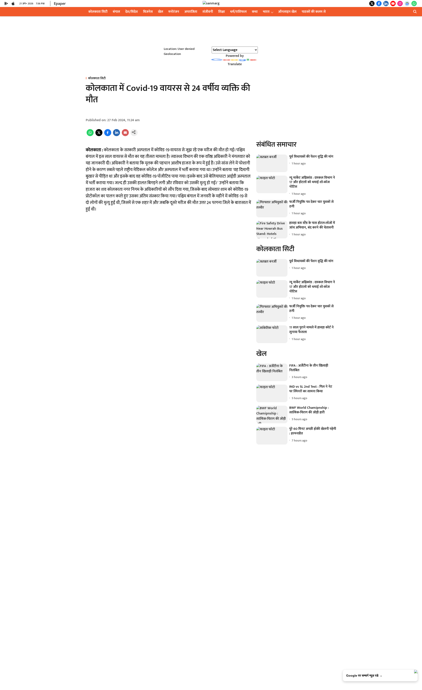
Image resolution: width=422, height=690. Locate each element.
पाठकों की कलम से (314, 12)
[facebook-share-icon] (107, 135)
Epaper (60, 3)
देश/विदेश (131, 12)
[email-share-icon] (125, 135)
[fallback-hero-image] (271, 163)
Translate (235, 64)
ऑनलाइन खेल (287, 12)
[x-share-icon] (98, 135)
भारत (266, 12)
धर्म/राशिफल (238, 12)
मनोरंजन (173, 12)
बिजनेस (148, 12)
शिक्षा (221, 12)
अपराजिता (190, 12)
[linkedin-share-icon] (116, 135)
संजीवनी (207, 12)
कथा (255, 12)
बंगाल (116, 12)
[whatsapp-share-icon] (90, 135)
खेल (160, 12)
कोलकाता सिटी (97, 12)
